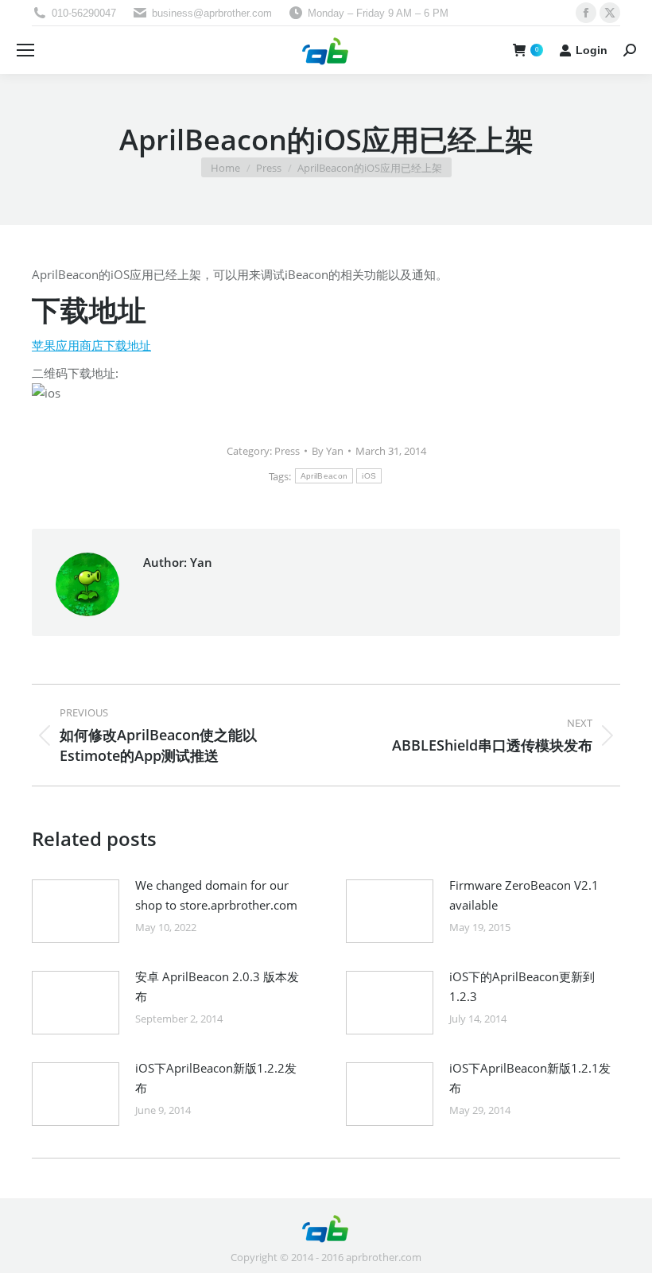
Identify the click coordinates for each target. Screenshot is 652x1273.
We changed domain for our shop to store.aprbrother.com (216, 895)
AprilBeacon (324, 476)
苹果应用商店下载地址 (91, 345)
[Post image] (75, 911)
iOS (369, 476)
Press (287, 451)
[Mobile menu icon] (25, 50)
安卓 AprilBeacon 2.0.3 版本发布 (217, 986)
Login (591, 50)
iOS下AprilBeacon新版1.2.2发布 (216, 1078)
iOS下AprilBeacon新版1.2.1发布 (530, 1078)
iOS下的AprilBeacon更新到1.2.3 (522, 986)
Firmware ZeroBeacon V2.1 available (524, 895)
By (327, 451)
